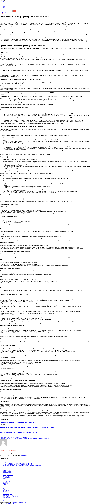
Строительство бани (7, 492)
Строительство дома (7, 494)
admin (8, 19)
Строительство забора (8, 495)
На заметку (2, 13)
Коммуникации (6, 477)
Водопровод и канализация (9, 469)
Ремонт (4, 489)
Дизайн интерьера (7, 471)
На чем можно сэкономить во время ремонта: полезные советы (18, 422)
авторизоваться (23, 455)
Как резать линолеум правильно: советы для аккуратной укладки (17, 464)
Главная (4, 6)
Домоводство (6, 473)
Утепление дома (6, 498)
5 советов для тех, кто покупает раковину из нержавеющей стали (18, 432)
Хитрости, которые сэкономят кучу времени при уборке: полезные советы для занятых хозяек (27, 427)
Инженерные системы (8, 475)
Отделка (4, 484)
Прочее (4, 488)
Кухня (4, 479)
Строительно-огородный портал (7, 4)
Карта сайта (5, 7)
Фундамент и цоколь (7, 500)
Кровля (4, 478)
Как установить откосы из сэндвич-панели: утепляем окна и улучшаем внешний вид (22, 465)
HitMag (12, 503)
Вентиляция (5, 467)
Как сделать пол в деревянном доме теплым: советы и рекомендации (18, 462)
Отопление (5, 485)
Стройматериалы (6, 497)
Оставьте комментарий (15, 19)
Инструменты (6, 476)
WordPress (8, 503)
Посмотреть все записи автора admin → (9, 450)
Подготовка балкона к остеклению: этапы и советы (14, 460)
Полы (4, 486)
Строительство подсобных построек (11, 496)
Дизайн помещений (7, 472)
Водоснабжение (6, 470)
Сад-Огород (5, 491)
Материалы (5, 482)
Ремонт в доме (6, 490)
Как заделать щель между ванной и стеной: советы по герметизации (18, 463)
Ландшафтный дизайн (8, 481)
